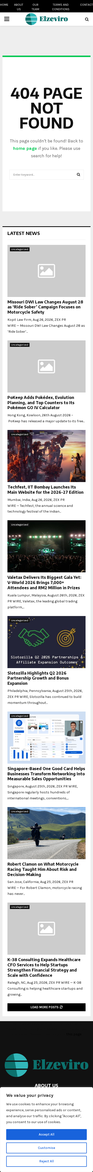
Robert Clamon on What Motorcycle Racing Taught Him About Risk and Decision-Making (43, 869)
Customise (46, 1148)
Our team (35, 7)
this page (73, 1034)
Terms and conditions (60, 7)
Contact (86, 4)
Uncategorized (19, 249)
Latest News (23, 233)
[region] (46, 1129)
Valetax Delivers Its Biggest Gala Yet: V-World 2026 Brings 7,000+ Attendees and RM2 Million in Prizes (44, 582)
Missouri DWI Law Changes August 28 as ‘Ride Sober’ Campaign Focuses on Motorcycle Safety (45, 307)
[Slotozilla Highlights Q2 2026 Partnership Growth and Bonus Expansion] (46, 642)
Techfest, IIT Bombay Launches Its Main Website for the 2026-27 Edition (45, 490)
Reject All (46, 1161)
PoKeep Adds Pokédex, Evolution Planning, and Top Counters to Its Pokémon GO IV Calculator (40, 402)
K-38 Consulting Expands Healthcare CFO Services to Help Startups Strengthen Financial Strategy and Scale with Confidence (44, 967)
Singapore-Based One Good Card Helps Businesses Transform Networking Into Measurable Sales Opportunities (46, 773)
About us (18, 7)
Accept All (46, 1134)
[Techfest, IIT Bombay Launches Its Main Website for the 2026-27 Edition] (46, 456)
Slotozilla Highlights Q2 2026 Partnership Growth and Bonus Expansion (38, 678)
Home (4, 4)
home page (25, 148)
